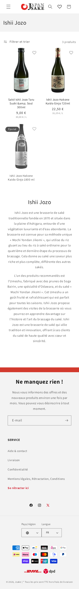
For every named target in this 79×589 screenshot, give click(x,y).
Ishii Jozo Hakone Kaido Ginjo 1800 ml (21, 177)
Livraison (14, 460)
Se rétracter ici (18, 488)
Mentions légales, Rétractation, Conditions (36, 479)
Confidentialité (18, 469)
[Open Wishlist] (59, 6)
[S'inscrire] (66, 420)
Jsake (18, 581)
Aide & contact (17, 451)
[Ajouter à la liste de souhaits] (34, 52)
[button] (8, 6)
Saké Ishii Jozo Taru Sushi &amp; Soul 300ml (21, 103)
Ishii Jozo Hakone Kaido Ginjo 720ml (58, 101)
